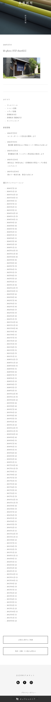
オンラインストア (13, 120)
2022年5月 (10, 306)
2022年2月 (10, 316)
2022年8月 (10, 297)
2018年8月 (10, 440)
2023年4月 (10, 275)
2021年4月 (10, 347)
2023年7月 (10, 266)
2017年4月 (10, 487)
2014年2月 (10, 568)
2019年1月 (10, 424)
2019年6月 (10, 412)
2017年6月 (10, 480)
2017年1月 (10, 496)
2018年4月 (10, 452)
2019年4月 (10, 415)
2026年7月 (10, 188)
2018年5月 (10, 449)
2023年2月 (10, 281)
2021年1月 (10, 356)
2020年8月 (10, 372)
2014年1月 (10, 571)
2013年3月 (10, 602)
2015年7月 (10, 543)
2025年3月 (10, 210)
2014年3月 (10, 564)
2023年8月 (10, 263)
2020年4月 (10, 384)
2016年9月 (10, 505)
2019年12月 (11, 393)
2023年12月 (11, 250)
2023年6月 (10, 269)
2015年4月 (10, 546)
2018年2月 (10, 459)
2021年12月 (11, 322)
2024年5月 (10, 235)
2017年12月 (11, 465)
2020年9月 (10, 368)
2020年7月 (10, 375)
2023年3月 (10, 278)
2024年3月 (10, 241)
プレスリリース (12, 105)
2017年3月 (10, 490)
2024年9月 (10, 222)
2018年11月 (11, 431)
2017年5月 (10, 484)
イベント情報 (11, 108)
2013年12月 (11, 574)
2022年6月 (10, 303)
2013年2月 (10, 605)
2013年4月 (10, 599)
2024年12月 (11, 213)
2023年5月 (10, 272)
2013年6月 (10, 593)
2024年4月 (10, 238)
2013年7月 (10, 589)
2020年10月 (11, 365)
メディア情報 (11, 111)
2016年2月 (10, 527)
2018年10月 (11, 434)
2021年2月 (10, 353)
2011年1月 (10, 617)
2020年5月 (10, 381)
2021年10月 (11, 328)
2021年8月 (10, 334)
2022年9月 (10, 294)
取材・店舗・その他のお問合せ (25, 651)
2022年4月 (10, 309)
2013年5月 (10, 596)
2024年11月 (11, 216)
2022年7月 (10, 300)
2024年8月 (10, 225)
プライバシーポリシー (28, 692)
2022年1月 (10, 319)
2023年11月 (11, 253)
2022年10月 (11, 291)
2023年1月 (10, 284)
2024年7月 (10, 228)
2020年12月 (11, 359)
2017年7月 (10, 477)
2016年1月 (10, 530)
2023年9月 (10, 260)
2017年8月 (10, 474)
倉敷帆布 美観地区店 (14, 117)
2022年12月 (11, 288)
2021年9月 (10, 331)
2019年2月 (10, 421)
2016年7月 (10, 512)
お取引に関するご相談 (25, 640)
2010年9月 (10, 620)
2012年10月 (11, 611)
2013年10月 (11, 580)
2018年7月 (10, 443)
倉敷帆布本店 (11, 114)
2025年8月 (10, 200)
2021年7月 (10, 337)
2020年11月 (11, 362)
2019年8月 (10, 406)
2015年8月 (10, 540)
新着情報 (25, 19)
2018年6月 (10, 446)
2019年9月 (10, 403)
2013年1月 (10, 608)
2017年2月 (10, 493)
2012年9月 (10, 614)
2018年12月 (11, 428)
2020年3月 (10, 387)
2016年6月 (10, 515)
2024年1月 (10, 247)
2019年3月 (10, 418)
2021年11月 (11, 325)
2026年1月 (10, 191)
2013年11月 (11, 577)
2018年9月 (10, 437)
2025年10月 (11, 197)
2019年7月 (10, 409)
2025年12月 (11, 194)
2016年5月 (10, 518)
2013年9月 (10, 583)
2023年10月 (11, 256)
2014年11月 (11, 555)
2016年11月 (11, 502)
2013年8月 (10, 586)
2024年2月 (10, 244)
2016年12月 (11, 499)
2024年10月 (11, 219)
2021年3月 (10, 350)
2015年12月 (11, 533)
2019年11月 (11, 396)
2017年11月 (11, 468)
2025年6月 (10, 207)
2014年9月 (10, 558)
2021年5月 (10, 343)
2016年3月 (10, 524)
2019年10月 (11, 400)
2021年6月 (10, 340)
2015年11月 (11, 536)
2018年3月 (10, 456)
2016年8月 (10, 508)
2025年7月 (10, 203)
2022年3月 (10, 312)
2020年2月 (10, 390)
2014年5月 (10, 561)
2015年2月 (10, 549)
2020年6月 (10, 378)
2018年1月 (10, 462)
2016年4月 (10, 521)
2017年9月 (10, 471)
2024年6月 (10, 232)
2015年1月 (10, 552)
